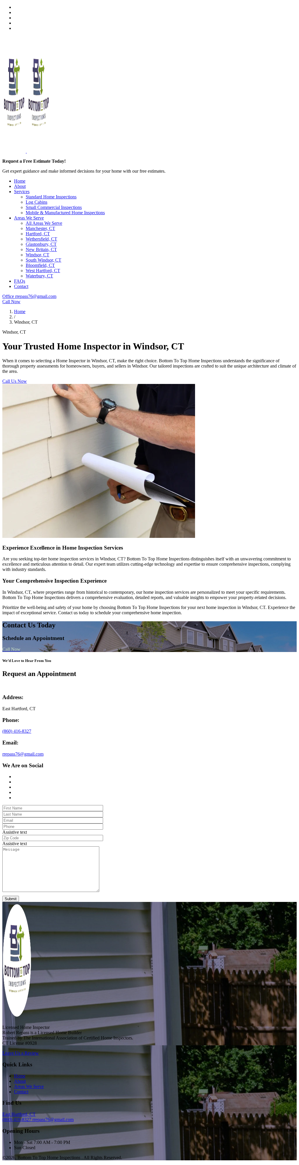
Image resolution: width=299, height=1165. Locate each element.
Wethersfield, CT (41, 238)
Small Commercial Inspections (54, 207)
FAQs (19, 281)
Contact (21, 286)
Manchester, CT (40, 228)
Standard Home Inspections (51, 196)
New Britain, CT (41, 249)
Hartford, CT (38, 233)
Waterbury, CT (39, 275)
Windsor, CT (37, 254)
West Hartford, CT (43, 270)
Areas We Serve (29, 217)
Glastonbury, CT (41, 244)
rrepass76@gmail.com (23, 753)
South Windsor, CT (43, 260)
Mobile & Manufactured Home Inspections (65, 212)
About (20, 186)
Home (19, 181)
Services (21, 191)
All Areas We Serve (44, 223)
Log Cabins (36, 202)
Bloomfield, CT (40, 265)
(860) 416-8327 (16, 731)
